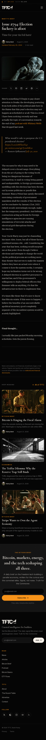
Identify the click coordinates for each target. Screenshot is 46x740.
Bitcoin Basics (7, 672)
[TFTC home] (7, 7)
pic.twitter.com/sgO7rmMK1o (18, 148)
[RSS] (28, 714)
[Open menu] (41, 7)
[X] (4, 714)
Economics (7, 465)
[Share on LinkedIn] (21, 88)
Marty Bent (10, 42)
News (4, 655)
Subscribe (21, 598)
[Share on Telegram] (32, 88)
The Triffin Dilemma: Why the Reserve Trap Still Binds (18, 470)
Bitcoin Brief (8, 416)
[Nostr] (10, 714)
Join (37, 640)
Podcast (5, 668)
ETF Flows (6, 676)
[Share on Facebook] (16, 88)
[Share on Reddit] (26, 88)
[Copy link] (37, 88)
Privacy (4, 731)
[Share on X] (11, 88)
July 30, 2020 (32, 151)
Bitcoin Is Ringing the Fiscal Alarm (21, 420)
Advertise (5, 697)
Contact (5, 702)
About (4, 689)
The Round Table (9, 693)
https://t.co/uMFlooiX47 (16, 144)
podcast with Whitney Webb (28, 123)
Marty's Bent (8, 19)
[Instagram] (16, 714)
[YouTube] (22, 714)
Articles (5, 659)
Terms (12, 731)
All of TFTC (39, 385)
